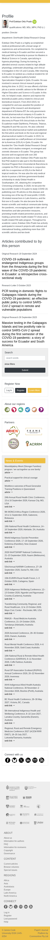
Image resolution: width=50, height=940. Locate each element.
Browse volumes (11, 867)
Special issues (10, 870)
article (8, 472)
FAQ (6, 844)
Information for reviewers (15, 847)
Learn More (34, 390)
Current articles (11, 864)
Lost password (10, 919)
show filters (10, 364)
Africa (6, 880)
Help (6, 922)
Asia (6, 883)
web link (9, 507)
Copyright (8, 850)
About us (8, 838)
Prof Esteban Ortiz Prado (20, 22)
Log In (9, 390)
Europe (7, 890)
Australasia (9, 887)
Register (20, 390)
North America (10, 896)
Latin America (10, 893)
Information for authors (14, 841)
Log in (6, 912)
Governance (9, 853)
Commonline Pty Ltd (39, 936)
